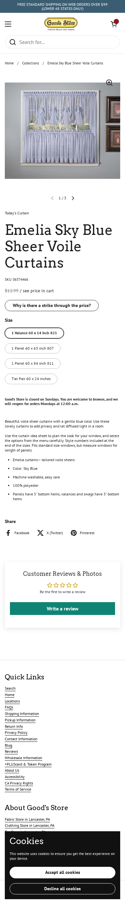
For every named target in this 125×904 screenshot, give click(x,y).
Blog (8, 745)
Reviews (11, 751)
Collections (30, 63)
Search (10, 688)
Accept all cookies (62, 872)
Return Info (14, 726)
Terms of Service (18, 789)
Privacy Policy (16, 732)
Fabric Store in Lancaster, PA (27, 819)
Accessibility (15, 776)
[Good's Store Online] (61, 24)
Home (9, 63)
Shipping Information (22, 713)
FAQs (9, 707)
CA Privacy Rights (19, 783)
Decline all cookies (62, 889)
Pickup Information (20, 719)
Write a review (63, 608)
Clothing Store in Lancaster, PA (29, 825)
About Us (12, 770)
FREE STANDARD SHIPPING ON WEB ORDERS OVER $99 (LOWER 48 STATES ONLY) (62, 6)
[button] (113, 24)
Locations (12, 701)
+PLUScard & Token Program (28, 764)
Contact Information (21, 738)
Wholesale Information (23, 757)
